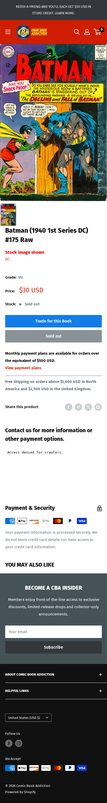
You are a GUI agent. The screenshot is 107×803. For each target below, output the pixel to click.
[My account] (87, 32)
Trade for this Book (53, 321)
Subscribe (53, 647)
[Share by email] (98, 407)
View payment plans (23, 368)
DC (7, 259)
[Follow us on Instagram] (18, 743)
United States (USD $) (24, 718)
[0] (97, 32)
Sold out (54, 336)
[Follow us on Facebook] (8, 743)
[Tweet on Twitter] (88, 407)
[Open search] (77, 32)
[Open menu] (7, 32)
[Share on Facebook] (68, 407)
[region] (53, 122)
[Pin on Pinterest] (78, 407)
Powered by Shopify (20, 792)
